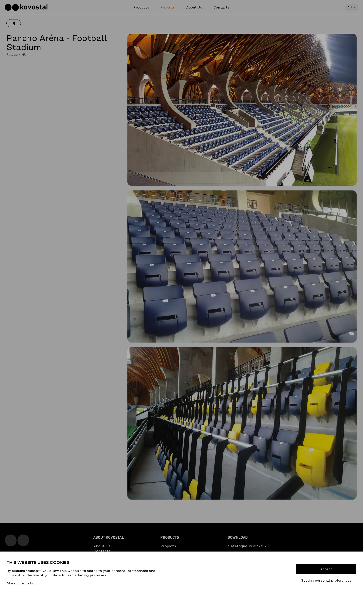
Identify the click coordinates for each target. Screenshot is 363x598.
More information (21, 583)
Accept (326, 569)
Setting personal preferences (326, 580)
